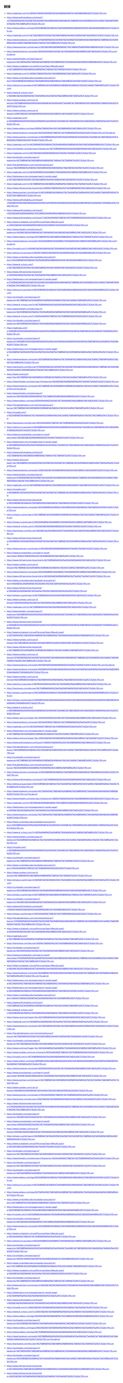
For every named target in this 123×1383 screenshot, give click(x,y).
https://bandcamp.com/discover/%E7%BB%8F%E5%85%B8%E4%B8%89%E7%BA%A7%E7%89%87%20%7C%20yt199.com (60, 1343)
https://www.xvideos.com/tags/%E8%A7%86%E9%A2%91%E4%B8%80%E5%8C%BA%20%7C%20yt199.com (54, 128)
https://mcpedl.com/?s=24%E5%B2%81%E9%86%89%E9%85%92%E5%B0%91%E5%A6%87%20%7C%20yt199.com (57, 1307)
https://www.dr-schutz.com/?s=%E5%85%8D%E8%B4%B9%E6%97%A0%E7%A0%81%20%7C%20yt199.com (54, 526)
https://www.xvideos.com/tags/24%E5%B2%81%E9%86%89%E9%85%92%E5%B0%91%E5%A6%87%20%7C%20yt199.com (60, 1327)
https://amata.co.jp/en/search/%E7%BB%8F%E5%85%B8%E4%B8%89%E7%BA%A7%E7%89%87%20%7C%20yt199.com (59, 894)
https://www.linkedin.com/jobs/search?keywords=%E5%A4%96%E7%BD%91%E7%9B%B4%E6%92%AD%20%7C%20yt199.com (63, 1158)
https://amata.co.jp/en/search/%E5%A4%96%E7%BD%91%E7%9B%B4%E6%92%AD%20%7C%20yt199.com (54, 913)
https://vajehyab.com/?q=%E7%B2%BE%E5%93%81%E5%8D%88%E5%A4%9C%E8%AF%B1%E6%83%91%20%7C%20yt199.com (62, 35)
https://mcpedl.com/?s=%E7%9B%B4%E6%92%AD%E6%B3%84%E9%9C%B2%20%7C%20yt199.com (51, 1056)
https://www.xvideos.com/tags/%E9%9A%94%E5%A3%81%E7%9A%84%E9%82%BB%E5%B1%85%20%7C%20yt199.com (59, 400)
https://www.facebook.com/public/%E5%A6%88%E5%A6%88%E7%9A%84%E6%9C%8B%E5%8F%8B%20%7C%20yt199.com (61, 571)
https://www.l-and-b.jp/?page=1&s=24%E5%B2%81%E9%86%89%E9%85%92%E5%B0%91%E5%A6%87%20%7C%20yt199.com (62, 738)
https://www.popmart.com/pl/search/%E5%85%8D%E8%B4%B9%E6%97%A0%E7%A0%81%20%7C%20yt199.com (57, 548)
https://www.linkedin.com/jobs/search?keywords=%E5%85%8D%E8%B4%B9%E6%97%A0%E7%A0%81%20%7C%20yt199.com (63, 381)
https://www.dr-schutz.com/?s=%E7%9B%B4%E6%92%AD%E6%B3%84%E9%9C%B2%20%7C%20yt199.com (54, 304)
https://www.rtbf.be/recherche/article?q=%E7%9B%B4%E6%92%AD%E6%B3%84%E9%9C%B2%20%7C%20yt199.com (59, 560)
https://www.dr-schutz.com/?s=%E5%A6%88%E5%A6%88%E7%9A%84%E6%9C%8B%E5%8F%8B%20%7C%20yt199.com (59, 832)
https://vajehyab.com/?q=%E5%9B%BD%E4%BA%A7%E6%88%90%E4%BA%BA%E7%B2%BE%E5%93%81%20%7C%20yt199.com (63, 485)
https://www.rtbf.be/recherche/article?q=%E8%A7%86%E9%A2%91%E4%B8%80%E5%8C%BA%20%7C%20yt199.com (58, 188)
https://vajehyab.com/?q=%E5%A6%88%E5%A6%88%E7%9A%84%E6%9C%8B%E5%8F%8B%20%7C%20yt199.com (57, 172)
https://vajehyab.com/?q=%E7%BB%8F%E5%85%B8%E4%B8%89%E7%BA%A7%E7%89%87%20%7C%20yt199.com (57, 183)
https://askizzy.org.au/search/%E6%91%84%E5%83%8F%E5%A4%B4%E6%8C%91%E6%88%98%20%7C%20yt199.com (59, 252)
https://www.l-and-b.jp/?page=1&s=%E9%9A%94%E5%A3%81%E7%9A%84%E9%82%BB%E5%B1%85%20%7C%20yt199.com (61, 717)
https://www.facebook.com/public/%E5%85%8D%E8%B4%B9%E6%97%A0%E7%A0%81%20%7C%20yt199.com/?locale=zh (61, 665)
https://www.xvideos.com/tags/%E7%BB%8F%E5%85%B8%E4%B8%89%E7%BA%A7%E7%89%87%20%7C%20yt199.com (59, 236)
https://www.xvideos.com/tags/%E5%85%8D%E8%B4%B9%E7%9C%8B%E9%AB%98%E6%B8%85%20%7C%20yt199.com (60, 1316)
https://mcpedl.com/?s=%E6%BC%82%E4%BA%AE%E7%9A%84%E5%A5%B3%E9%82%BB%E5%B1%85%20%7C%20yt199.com (62, 248)
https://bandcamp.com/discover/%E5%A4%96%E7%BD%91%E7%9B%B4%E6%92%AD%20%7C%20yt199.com (55, 422)
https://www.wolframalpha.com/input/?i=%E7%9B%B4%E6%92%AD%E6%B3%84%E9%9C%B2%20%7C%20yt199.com (59, 779)
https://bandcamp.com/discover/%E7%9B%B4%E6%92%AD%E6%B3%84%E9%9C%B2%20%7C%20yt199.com (55, 688)
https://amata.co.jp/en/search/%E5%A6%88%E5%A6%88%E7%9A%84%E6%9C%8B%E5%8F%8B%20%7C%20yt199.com (59, 522)
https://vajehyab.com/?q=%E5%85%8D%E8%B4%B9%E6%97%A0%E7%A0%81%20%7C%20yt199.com (51, 153)
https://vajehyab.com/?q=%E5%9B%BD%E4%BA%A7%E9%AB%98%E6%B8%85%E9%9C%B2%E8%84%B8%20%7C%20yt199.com (63, 144)
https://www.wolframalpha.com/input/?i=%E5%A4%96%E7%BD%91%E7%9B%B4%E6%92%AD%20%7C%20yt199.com (59, 217)
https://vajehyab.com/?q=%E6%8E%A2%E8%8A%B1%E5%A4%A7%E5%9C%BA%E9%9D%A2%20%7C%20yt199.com (57, 1021)
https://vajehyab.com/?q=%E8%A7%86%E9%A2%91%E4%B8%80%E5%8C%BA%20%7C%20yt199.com (51, 73)
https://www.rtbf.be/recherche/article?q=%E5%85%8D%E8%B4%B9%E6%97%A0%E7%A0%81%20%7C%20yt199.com (58, 576)
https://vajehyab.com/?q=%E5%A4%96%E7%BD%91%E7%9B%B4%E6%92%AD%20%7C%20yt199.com (51, 726)
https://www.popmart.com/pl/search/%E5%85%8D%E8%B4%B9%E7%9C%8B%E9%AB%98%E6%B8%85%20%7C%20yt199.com (63, 47)
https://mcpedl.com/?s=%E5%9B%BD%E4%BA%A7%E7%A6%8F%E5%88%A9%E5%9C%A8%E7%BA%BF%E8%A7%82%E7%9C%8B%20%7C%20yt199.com (63, 415)
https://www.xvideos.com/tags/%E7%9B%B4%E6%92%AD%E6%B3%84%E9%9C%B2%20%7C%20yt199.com (54, 1332)
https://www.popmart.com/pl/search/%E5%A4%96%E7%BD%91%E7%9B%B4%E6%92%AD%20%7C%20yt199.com (57, 1094)
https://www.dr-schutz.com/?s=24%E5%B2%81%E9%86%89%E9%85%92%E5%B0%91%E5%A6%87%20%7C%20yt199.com (60, 1311)
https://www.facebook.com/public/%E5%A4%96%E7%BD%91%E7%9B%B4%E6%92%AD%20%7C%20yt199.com (56, 722)
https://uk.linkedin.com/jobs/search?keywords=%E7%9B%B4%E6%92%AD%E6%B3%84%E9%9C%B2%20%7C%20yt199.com (62, 148)
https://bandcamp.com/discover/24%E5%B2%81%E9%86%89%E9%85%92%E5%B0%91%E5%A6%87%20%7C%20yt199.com (61, 1099)
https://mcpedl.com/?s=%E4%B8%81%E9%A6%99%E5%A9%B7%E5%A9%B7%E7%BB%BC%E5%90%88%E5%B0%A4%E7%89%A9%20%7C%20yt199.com (63, 492)
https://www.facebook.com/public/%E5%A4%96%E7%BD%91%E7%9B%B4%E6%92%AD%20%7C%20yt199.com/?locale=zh (61, 132)
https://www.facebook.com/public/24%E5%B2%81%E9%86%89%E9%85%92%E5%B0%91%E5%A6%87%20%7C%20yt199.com (62, 470)
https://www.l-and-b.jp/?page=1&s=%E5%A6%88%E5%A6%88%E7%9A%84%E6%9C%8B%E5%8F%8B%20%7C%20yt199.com (61, 1048)
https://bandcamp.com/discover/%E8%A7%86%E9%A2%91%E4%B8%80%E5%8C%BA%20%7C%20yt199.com (55, 943)
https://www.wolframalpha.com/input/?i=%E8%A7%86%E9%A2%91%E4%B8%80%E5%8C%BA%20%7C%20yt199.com (58, 742)
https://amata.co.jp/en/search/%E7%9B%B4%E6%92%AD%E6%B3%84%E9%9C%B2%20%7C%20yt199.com (54, 595)
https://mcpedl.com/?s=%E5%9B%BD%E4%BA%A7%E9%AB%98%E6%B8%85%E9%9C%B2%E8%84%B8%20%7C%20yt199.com (62, 1214)
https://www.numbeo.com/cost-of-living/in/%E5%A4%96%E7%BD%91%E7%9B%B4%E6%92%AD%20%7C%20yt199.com (60, 1052)
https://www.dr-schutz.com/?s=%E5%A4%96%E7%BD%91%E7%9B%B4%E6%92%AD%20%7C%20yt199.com (54, 316)
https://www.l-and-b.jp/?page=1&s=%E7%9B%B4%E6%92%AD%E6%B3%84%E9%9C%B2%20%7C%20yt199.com (56, 1017)
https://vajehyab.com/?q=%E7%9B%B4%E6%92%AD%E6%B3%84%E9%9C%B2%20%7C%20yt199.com (51, 607)
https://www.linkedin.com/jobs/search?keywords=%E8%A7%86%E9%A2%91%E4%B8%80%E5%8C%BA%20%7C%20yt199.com (62, 798)
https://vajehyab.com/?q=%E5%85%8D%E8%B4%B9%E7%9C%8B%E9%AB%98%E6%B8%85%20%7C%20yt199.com (57, 802)
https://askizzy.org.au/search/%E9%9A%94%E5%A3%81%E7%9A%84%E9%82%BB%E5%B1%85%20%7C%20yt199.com (59, 684)
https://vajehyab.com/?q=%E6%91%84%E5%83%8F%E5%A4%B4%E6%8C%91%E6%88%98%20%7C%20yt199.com (57, 13)
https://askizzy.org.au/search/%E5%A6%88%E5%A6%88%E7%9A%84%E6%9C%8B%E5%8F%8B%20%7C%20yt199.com (59, 1240)
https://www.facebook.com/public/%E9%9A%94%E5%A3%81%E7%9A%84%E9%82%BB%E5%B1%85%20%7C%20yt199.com (61, 1068)
